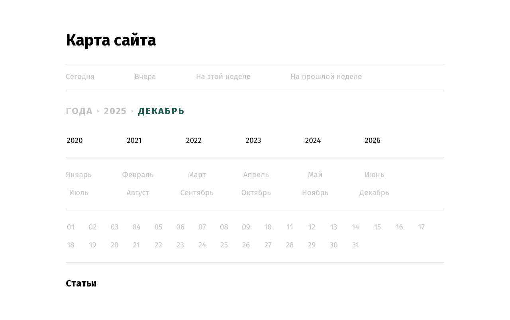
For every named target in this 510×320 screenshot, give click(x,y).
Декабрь (161, 111)
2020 (75, 140)
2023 (253, 140)
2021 (134, 140)
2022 (194, 140)
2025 (116, 111)
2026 (373, 140)
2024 (313, 140)
